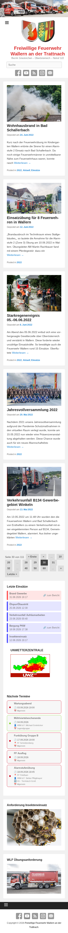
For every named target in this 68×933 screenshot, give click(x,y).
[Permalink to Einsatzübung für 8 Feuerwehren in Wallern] (34, 198)
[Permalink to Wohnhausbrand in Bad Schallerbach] (34, 103)
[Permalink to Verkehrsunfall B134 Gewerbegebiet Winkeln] (34, 481)
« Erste (32, 556)
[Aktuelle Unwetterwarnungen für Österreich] (30, 676)
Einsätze (35, 170)
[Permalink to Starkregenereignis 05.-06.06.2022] (34, 293)
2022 (19, 170)
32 (8, 568)
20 (8, 562)
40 (26, 568)
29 (35, 562)
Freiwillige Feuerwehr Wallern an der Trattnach (38, 51)
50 (35, 568)
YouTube (26, 73)
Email (50, 73)
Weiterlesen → (22, 162)
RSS (34, 73)
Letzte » (12, 574)
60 (44, 568)
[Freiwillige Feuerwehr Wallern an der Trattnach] (34, 8)
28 (26, 562)
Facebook (18, 73)
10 (60, 556)
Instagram (42, 73)
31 (53, 562)
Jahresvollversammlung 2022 (32, 410)
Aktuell (26, 170)
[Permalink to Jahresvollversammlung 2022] (34, 389)
